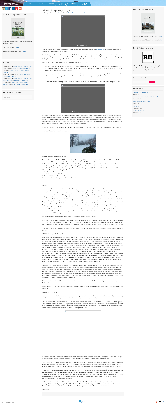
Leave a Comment (84, 13)
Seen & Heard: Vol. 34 (139, 111)
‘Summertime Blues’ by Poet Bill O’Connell (145, 97)
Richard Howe (10, 3)
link (161, 36)
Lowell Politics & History (11, 4)
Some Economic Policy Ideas (141, 101)
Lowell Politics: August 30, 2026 (22, 66)
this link (17, 47)
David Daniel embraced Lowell (21, 68)
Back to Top (83, 401)
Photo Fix (136, 106)
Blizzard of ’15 (100, 49)
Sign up (153, 66)
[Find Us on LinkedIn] (13, 8)
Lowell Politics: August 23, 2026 (22, 78)
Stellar (163, 402)
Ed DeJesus (6, 84)
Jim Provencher (7, 80)
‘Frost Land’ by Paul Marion (20, 82)
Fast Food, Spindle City (21, 80)
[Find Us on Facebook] (9, 8)
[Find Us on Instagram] (3, 8)
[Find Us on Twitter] (6, 8)
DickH (58, 13)
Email (2, 401)
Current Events (72, 13)
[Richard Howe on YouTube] (16, 8)
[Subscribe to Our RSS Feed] (20, 8)
